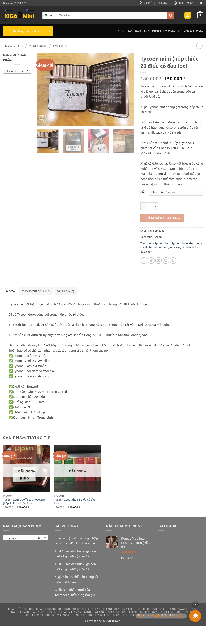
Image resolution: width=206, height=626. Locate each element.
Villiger (143, 609)
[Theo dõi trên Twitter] (201, 3)
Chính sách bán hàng (133, 31)
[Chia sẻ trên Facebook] (144, 260)
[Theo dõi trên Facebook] (197, 3)
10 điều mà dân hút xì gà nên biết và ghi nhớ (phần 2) (75, 553)
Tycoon (60, 46)
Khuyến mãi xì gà (190, 31)
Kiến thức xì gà (163, 31)
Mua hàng (37, 46)
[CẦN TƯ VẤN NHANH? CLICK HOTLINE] (195, 616)
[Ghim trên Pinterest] (166, 260)
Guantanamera (162, 611)
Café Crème (159, 609)
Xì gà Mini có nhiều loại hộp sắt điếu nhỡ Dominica (77, 579)
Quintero (78, 614)
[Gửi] (170, 15)
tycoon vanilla (189, 247)
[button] (187, 15)
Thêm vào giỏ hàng (162, 218)
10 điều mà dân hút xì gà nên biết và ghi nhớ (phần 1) (75, 566)
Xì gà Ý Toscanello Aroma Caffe (113, 609)
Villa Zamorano (80, 611)
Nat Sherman (20, 611)
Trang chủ (13, 46)
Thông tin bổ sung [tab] (35, 291)
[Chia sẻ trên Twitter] (151, 260)
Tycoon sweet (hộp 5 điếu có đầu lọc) (75, 501)
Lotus (50, 614)
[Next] (127, 89)
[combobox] (17, 71)
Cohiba (28, 609)
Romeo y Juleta (98, 614)
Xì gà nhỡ (14, 609)
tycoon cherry (163, 243)
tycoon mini (173, 247)
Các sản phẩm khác (106, 611)
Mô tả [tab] (10, 291)
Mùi (142, 191)
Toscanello (119, 614)
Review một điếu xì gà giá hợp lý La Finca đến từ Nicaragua (76, 540)
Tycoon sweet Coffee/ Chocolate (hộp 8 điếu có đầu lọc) (24, 501)
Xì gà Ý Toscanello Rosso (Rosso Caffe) (62, 609)
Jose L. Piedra (56, 611)
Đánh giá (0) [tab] (65, 291)
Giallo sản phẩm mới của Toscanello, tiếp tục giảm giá (75, 592)
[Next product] (199, 46)
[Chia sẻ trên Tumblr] (173, 260)
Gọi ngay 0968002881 (15, 3)
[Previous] (44, 89)
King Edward (179, 609)
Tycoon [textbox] (15, 71)
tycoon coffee (157, 247)
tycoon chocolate (182, 243)
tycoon (150, 243)
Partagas (38, 611)
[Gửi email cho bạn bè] (158, 260)
